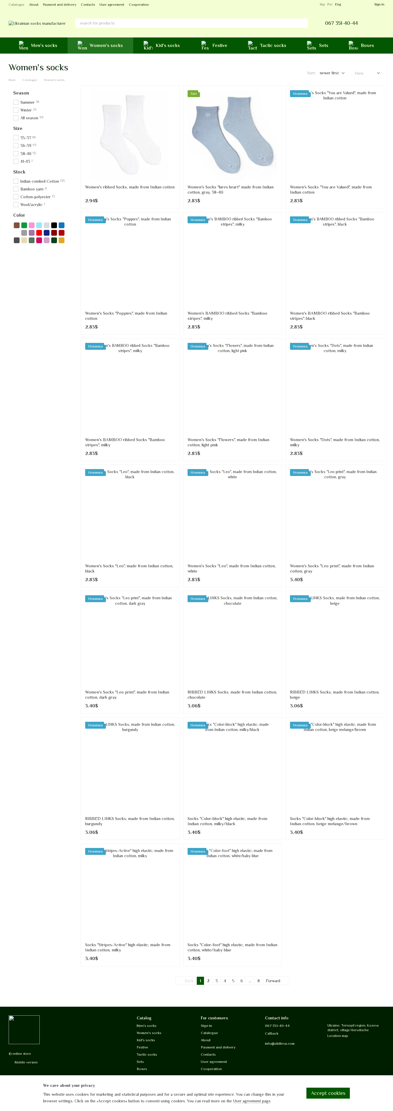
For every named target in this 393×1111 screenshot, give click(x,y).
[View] (374, 73)
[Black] (54, 225)
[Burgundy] (54, 232)
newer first (329, 73)
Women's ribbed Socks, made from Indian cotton (130, 186)
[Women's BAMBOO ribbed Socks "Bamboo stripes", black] (335, 261)
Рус (330, 4)
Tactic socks (273, 45)
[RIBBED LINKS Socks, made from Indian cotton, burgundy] (130, 767)
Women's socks (106, 45)
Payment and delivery (59, 5)
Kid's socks (168, 45)
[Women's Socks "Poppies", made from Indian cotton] (130, 261)
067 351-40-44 (341, 23)
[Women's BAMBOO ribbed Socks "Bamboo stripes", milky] (232, 261)
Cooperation (139, 5)
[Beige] (24, 240)
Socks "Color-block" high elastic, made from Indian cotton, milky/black (227, 821)
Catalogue (16, 5)
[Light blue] (39, 225)
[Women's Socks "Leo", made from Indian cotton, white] (232, 514)
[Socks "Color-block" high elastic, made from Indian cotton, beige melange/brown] (335, 767)
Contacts (88, 5)
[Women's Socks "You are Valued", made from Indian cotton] (335, 135)
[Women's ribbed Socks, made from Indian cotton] (130, 135)
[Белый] (16, 232)
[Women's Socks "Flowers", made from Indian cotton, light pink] (232, 388)
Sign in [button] (206, 1025)
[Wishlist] (349, 4)
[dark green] (54, 240)
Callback (271, 1033)
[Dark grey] (16, 240)
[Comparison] (359, 4)
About (34, 5)
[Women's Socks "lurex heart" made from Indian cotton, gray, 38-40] (232, 135)
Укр (322, 4)
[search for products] (303, 23)
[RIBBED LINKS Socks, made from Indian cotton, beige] (335, 640)
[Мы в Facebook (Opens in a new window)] (304, 4)
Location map (337, 1036)
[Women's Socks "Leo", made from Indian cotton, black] (130, 514)
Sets (323, 45)
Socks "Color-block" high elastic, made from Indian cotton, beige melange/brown (330, 821)
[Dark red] (61, 232)
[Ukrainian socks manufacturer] (24, 1029)
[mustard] (61, 240)
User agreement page (251, 1101)
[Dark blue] (46, 232)
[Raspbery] (39, 240)
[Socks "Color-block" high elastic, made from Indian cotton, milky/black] (232, 767)
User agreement (112, 5)
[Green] (24, 225)
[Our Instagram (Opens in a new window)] (311, 4)
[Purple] (31, 232)
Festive (219, 45)
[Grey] (24, 232)
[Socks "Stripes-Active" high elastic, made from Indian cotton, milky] (130, 893)
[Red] (39, 232)
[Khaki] (31, 240)
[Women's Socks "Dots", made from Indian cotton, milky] (335, 388)
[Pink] (31, 225)
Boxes (367, 45)
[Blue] (61, 225)
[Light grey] (46, 225)
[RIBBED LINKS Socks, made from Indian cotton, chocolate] (232, 640)
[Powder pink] (46, 240)
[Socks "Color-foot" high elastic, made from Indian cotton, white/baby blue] (232, 893)
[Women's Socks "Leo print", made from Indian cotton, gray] (335, 514)
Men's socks (44, 45)
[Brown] (16, 225)
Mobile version (26, 1062)
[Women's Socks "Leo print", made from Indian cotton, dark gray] (130, 640)
